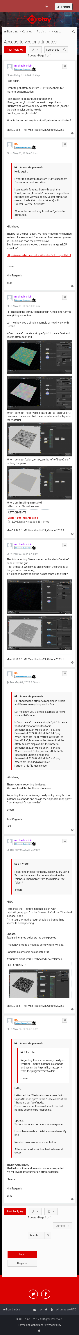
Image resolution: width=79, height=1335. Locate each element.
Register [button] (22, 1263)
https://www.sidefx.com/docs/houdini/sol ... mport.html (39, 255)
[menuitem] (47, 6)
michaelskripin (23, 65)
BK (16, 143)
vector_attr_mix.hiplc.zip (23, 517)
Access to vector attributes (30, 42)
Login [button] (22, 1254)
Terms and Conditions (30, 1324)
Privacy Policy (53, 1324)
